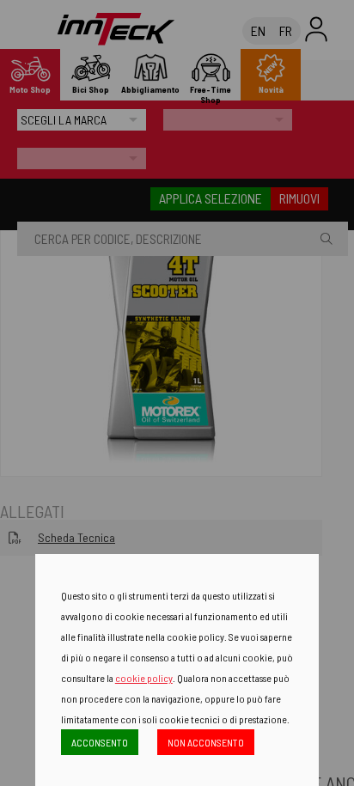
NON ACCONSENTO (206, 742)
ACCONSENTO (99, 742)
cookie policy (144, 678)
